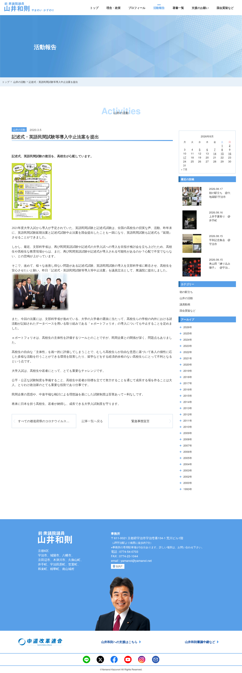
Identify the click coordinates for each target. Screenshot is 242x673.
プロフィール (136, 8)
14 (214, 153)
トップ (94, 8)
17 (184, 157)
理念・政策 (113, 8)
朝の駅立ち (186, 292)
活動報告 (159, 8)
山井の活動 (186, 298)
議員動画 (185, 304)
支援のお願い (200, 8)
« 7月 (184, 169)
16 (229, 153)
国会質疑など (225, 8)
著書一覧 (178, 8)
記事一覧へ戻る (92, 421)
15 (222, 153)
